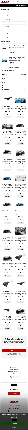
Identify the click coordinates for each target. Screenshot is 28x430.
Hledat (14, 385)
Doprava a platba (14, 367)
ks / (14, 393)
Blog (14, 373)
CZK (18, 1)
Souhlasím (14, 423)
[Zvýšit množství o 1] (10, 114)
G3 (14, 87)
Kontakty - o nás (14, 366)
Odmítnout (14, 427)
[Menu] (2, 5)
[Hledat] (25, 1)
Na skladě (14, 78)
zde (16, 417)
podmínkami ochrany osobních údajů (14, 354)
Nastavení (14, 420)
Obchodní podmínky (14, 369)
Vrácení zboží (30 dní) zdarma (14, 371)
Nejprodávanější (8, 70)
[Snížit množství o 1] (4, 114)
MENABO (14, 89)
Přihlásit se (14, 350)
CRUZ (14, 85)
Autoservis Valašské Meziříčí (14, 364)
